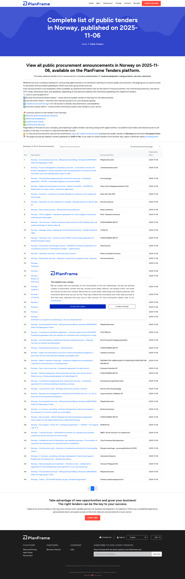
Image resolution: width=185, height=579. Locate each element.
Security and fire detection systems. (42, 115)
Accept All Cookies (77, 306)
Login (137, 3)
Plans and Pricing (30, 550)
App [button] (97, 3)
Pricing (118, 3)
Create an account (34, 103)
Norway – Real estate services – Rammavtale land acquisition (55, 210)
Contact (127, 3)
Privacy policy (104, 566)
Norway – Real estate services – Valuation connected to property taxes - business (64, 258)
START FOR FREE (151, 3)
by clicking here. (152, 136)
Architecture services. (35, 124)
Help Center (28, 553)
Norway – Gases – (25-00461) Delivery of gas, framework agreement (58, 479)
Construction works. (35, 121)
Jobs (72, 550)
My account (28, 556)
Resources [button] (107, 3)
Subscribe (156, 554)
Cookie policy (114, 566)
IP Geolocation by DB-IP (74, 566)
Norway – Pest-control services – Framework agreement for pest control (60, 368)
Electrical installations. (36, 118)
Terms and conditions (91, 566)
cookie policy (56, 301)
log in (47, 103)
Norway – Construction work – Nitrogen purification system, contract (59, 389)
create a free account (89, 133)
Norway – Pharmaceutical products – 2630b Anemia (51, 348)
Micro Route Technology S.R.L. (92, 572)
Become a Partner (54, 550)
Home (91, 3)
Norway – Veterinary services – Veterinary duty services (53, 253)
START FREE (93, 518)
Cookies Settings (122, 306)
